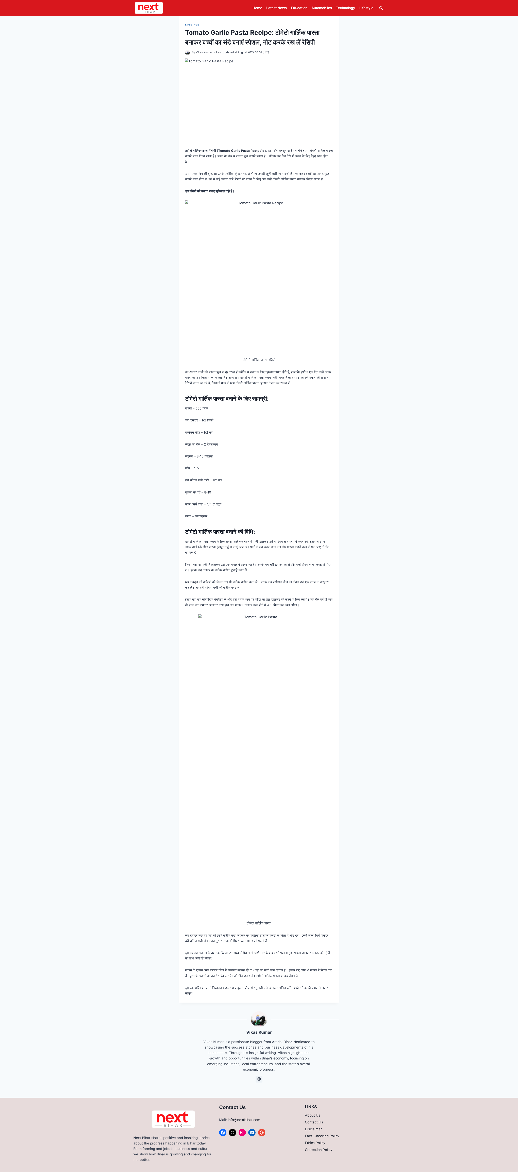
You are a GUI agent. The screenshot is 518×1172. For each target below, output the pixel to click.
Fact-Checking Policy (322, 1136)
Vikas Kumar (204, 52)
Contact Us (314, 1122)
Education (299, 8)
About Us (312, 1115)
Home (257, 8)
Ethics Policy (315, 1143)
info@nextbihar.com (244, 1120)
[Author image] (187, 52)
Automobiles (321, 8)
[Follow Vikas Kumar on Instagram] (259, 1079)
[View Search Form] (381, 8)
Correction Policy (318, 1150)
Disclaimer (313, 1129)
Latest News (276, 8)
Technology (345, 8)
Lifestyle (366, 8)
